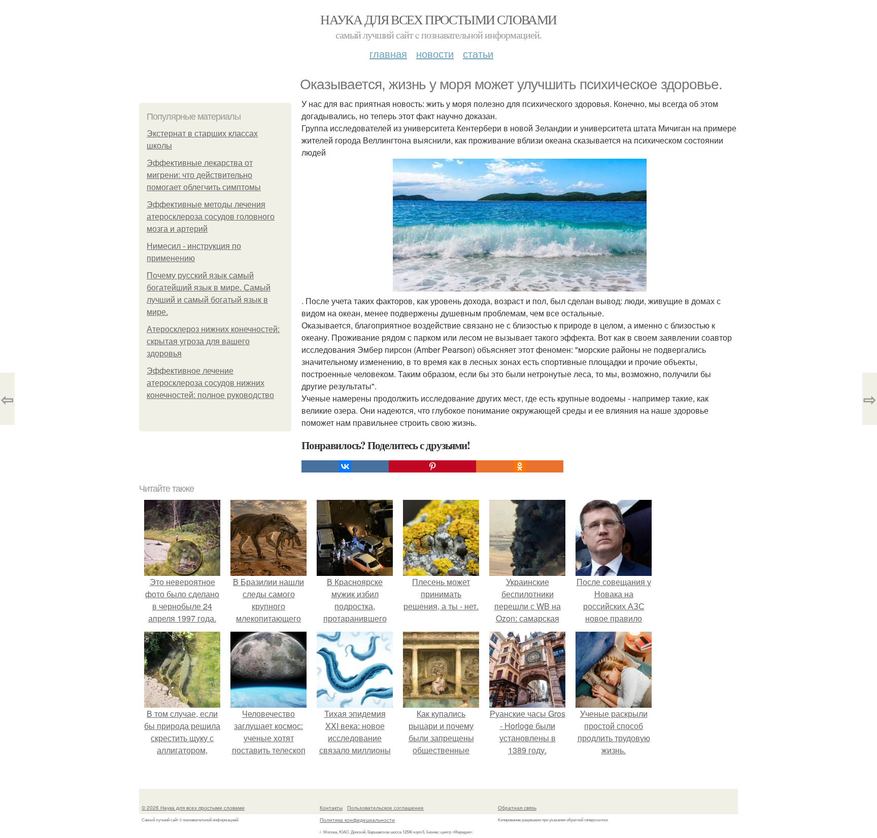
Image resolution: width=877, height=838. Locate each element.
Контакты (331, 807)
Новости (435, 53)
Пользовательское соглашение (385, 807)
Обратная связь (517, 807)
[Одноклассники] (519, 466)
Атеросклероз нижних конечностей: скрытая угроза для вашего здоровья (213, 341)
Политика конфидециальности (357, 819)
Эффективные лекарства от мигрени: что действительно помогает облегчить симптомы (204, 175)
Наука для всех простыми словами (438, 19)
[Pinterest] (432, 466)
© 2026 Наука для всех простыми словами (193, 807)
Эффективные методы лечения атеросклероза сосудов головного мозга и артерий (211, 216)
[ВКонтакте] (345, 466)
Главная (388, 53)
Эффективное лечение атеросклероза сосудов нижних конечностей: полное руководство (210, 383)
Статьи (478, 53)
